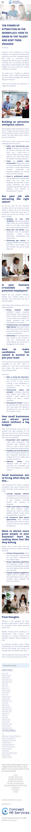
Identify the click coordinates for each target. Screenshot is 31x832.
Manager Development (15, 779)
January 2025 (6, 692)
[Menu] (3, 2)
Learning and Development (15, 783)
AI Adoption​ (15, 787)
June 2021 (5, 715)
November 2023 (7, 701)
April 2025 (5, 686)
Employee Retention (8, 744)
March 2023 (5, 705)
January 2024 (6, 699)
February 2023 (6, 707)
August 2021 (5, 713)
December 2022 (7, 709)
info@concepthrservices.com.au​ (12, 800)
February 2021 (6, 720)
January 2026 (6, 678)
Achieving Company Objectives (11, 736)
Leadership (5, 751)
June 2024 (5, 694)
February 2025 (6, 690)
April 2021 (5, 718)
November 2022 (7, 711)
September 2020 (7, 728)
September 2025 (7, 682)
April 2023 (5, 703)
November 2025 (7, 680)
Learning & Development (9, 753)
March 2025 (5, 688)
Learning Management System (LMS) (15, 785)
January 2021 (6, 722)
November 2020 (7, 724)
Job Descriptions (7, 749)
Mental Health (6, 755)
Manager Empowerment (15, 781)
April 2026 (5, 673)
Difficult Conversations (8, 738)
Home (15, 775)
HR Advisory (15, 790)
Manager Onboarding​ (15, 777)
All (2, 734)
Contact (15, 792)
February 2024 (6, 696)
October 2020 (6, 726)
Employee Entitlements (9, 740)
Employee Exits (6, 742)
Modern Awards (7, 757)
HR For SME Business (8, 746)
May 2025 (5, 684)
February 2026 (6, 675)
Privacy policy (12, 820)
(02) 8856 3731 (6, 804)
